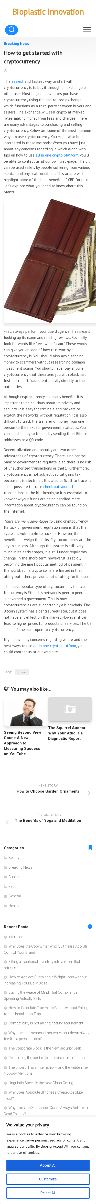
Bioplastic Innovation (48, 11)
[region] (48, 1160)
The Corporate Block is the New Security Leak (44, 1048)
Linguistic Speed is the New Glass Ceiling (40, 1083)
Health (13, 906)
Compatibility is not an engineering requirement (45, 1023)
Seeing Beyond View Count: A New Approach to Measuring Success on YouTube (22, 743)
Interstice (15, 937)
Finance (21, 672)
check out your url (58, 486)
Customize (48, 1179)
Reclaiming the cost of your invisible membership (48, 1058)
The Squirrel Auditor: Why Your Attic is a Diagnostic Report (67, 733)
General (14, 896)
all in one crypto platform (57, 155)
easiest (18, 81)
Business (16, 877)
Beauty (13, 858)
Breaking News (16, 43)
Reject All (48, 1193)
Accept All (48, 1165)
